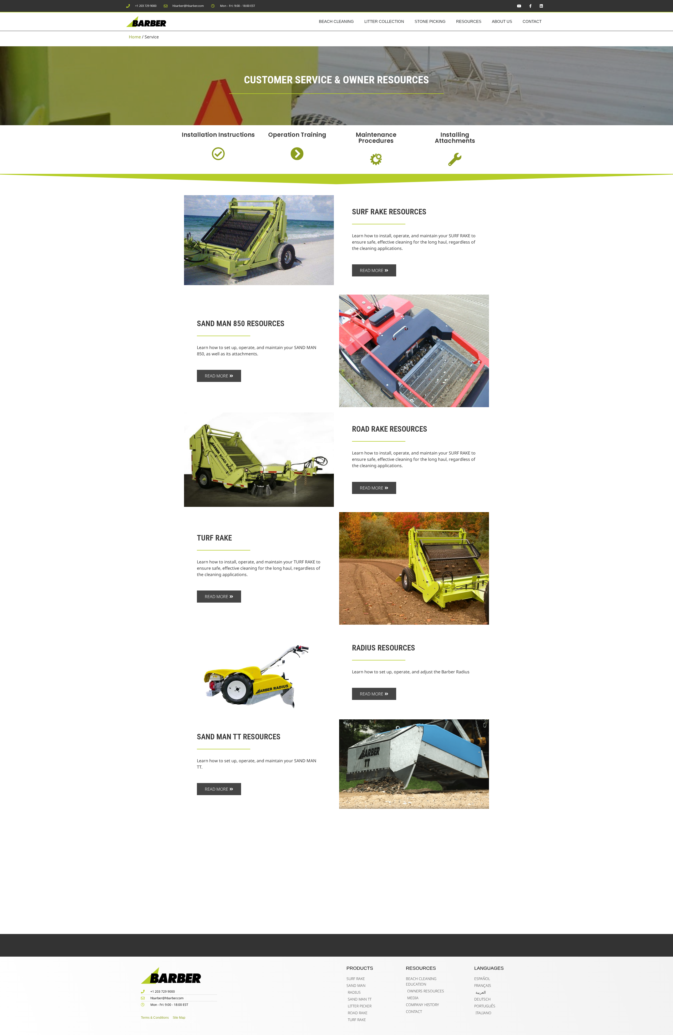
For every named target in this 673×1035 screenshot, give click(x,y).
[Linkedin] (541, 6)
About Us (502, 21)
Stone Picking (430, 21)
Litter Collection (384, 21)
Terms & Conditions (155, 1017)
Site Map (180, 1017)
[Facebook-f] (530, 6)
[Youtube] (519, 6)
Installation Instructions (218, 134)
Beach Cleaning (336, 21)
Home (135, 37)
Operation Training (297, 134)
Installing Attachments (455, 137)
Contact (532, 21)
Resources (468, 21)
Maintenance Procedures (376, 137)
